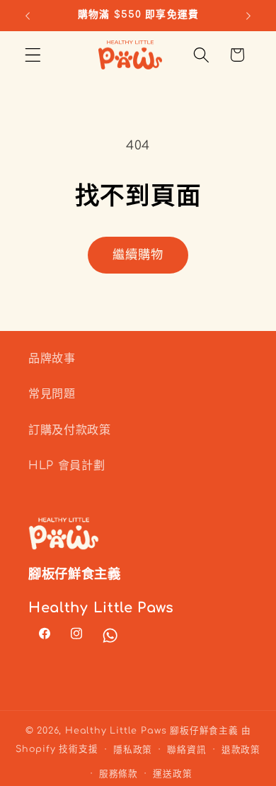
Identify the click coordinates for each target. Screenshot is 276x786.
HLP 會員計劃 (66, 465)
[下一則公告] (248, 15)
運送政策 (172, 774)
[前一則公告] (27, 15)
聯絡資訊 (186, 750)
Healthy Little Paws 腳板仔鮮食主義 (151, 731)
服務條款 (118, 774)
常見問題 (52, 394)
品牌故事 (52, 358)
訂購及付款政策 (69, 430)
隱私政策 (132, 750)
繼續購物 (138, 255)
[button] (33, 55)
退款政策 (241, 750)
